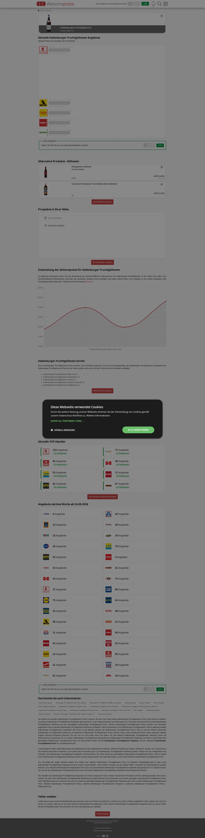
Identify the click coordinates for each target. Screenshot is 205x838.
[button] (102, 421)
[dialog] (102, 419)
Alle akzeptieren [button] (138, 429)
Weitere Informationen (98, 415)
